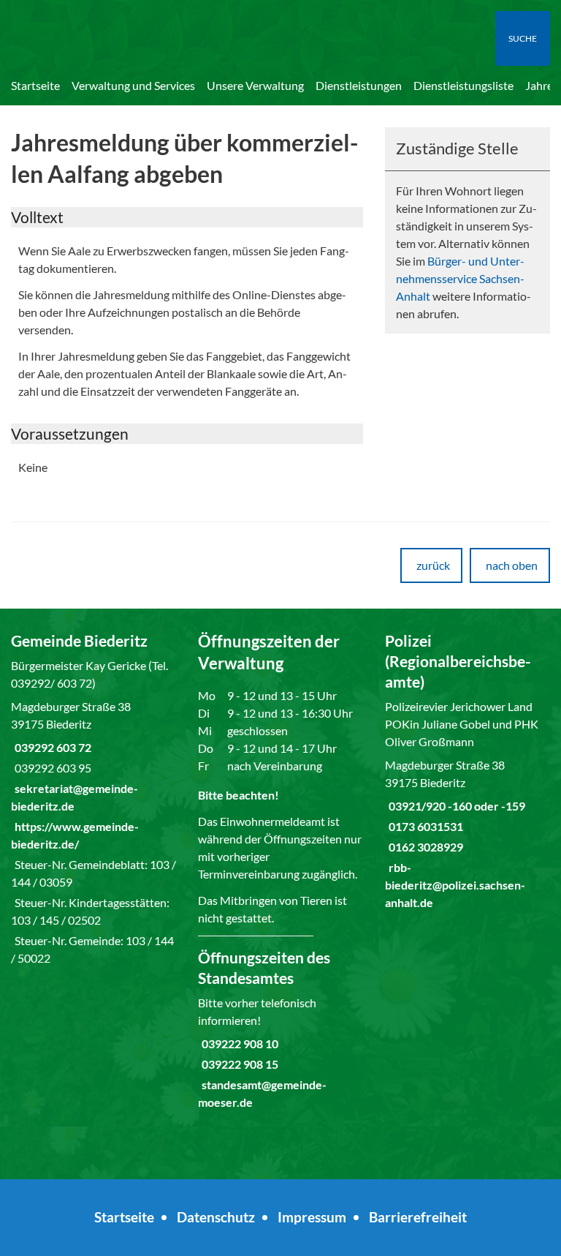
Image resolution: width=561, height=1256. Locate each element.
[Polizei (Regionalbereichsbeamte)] (467, 771)
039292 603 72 (51, 747)
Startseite (35, 85)
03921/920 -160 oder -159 (455, 806)
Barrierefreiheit (418, 1216)
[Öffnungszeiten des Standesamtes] (280, 1029)
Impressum (312, 1216)
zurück (433, 565)
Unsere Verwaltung (255, 85)
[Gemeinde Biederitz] (93, 799)
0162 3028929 (424, 847)
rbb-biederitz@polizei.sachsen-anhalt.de (455, 884)
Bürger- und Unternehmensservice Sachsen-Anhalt (460, 278)
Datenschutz (216, 1216)
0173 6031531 (424, 826)
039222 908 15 (238, 1064)
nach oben (512, 565)
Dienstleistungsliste (463, 85)
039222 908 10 (238, 1043)
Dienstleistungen (359, 85)
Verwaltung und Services (133, 85)
